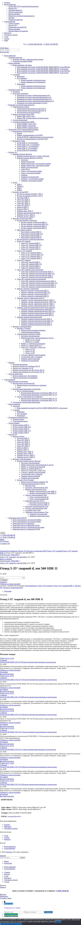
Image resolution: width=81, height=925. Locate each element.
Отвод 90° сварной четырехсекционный (31, 279)
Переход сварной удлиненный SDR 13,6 (35, 292)
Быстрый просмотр (7, 674)
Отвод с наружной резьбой (30, 173)
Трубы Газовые (13, 23)
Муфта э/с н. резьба (32, 342)
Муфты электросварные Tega (35, 489)
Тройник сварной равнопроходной (29, 317)
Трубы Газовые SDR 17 (21, 429)
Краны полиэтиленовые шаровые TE (34, 482)
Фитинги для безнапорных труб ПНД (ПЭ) (32, 139)
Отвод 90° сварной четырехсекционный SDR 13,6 (39, 283)
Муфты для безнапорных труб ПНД (30, 135)
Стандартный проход (20, 421)
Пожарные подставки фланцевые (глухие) (32, 103)
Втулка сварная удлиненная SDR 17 (34, 226)
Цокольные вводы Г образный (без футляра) (28, 527)
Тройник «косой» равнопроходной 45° (31, 298)
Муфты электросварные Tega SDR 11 (43, 491)
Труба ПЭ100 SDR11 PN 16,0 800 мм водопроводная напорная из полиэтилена (28, 697)
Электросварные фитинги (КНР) (28, 334)
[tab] (42, 591)
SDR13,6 (20, 186)
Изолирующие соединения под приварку (32, 385)
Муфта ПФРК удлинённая (26, 126)
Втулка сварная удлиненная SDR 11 (34, 222)
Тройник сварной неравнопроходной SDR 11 (37, 309)
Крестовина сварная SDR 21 (31, 237)
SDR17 (19, 188)
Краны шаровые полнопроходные (33, 80)
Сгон (19, 387)
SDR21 (19, 190)
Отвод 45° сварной (23, 241)
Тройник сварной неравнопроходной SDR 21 (37, 315)
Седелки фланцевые (20, 120)
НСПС (15, 182)
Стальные (16, 74)
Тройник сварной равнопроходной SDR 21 (36, 325)
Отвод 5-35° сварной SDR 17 (31, 256)
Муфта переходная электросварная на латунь (37, 338)
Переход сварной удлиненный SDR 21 (35, 296)
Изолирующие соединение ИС (24, 383)
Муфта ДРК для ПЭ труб (26, 116)
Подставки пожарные (20, 93)
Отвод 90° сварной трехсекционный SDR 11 (37, 271)
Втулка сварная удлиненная (27, 220)
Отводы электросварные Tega (36, 495)
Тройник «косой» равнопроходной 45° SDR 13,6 (38, 302)
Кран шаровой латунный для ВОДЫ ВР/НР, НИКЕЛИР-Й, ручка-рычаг (43, 73)
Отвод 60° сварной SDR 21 (31, 268)
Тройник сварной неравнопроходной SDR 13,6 (38, 311)
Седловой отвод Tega (33, 510)
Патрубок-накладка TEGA (34, 501)
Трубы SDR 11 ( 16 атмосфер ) (27, 143)
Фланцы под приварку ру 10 (23, 368)
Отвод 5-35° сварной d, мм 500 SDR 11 (14, 557)
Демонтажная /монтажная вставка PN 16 (31, 110)
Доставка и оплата (11, 828)
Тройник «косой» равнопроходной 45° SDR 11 (38, 300)
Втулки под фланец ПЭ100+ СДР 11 (30, 194)
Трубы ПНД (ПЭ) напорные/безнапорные (23, 6)
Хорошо (57, 921)
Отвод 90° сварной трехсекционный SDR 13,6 (38, 273)
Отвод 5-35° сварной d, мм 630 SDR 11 (14, 563)
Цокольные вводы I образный (23, 523)
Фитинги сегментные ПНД (22, 218)
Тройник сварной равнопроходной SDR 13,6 (37, 321)
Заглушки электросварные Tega (36, 487)
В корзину (4, 580)
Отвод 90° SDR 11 (23, 203)
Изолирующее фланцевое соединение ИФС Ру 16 (39, 395)
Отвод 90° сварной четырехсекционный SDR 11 (38, 281)
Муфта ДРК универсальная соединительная (32, 118)
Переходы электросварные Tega (36, 506)
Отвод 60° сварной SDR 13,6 (31, 264)
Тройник (24, 175)
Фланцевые (21, 84)
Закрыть (3, 855)
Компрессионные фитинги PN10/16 (30, 158)
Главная (3, 551)
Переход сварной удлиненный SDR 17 (35, 294)
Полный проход (18, 419)
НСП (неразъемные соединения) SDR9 (27, 522)
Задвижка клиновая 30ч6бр (22, 61)
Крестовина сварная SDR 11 (31, 232)
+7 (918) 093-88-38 (7, 535)
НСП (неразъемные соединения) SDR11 (27, 520)
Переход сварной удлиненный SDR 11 (35, 290)
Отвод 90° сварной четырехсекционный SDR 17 (38, 285)
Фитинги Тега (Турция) (25, 480)
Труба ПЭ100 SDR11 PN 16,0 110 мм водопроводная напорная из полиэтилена (28, 732)
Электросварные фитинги (30, 332)
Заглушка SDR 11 (23, 198)
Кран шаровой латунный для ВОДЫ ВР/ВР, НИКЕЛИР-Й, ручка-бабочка (43, 67)
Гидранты (16, 92)
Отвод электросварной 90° (39, 499)
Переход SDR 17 (23, 209)
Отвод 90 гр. (25, 169)
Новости (7, 839)
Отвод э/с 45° (30, 351)
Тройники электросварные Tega (36, 512)
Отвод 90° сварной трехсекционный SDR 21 (37, 277)
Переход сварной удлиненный (28, 289)
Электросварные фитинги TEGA (33, 484)
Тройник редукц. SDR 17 (26, 217)
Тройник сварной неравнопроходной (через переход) (36, 307)
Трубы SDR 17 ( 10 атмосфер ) (28, 146)
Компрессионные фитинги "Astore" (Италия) (33, 156)
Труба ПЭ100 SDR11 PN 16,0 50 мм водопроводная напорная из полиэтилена (28, 662)
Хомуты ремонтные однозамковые (25, 378)
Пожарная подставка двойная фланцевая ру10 (33, 95)
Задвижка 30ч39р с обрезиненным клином (28, 59)
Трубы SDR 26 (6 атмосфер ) (27, 150)
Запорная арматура (15, 10)
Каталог (7, 825)
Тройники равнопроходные (39, 516)
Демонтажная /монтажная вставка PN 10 (31, 109)
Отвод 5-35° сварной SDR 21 (31, 258)
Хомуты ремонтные (15, 12)
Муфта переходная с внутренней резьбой (36, 163)
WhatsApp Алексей (11, 916)
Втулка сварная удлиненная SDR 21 (34, 228)
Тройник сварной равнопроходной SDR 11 (36, 319)
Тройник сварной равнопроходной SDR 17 (36, 323)
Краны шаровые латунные (22, 65)
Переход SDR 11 (23, 207)
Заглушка (24, 160)
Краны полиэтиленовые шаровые (33, 330)
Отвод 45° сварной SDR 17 (31, 247)
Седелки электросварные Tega (36, 508)
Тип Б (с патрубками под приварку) (30, 397)
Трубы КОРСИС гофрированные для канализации (35, 137)
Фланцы (11, 18)
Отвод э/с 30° (30, 349)
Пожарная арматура (15, 20)
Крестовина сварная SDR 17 (31, 235)
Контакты (7, 826)
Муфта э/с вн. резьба (32, 340)
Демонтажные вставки (21, 107)
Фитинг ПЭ (12, 8)
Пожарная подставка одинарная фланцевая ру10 (34, 99)
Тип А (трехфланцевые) (25, 391)
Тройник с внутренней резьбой (32, 179)
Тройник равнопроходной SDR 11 (29, 213)
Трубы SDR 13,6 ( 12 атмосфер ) (28, 145)
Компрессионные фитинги (22, 154)
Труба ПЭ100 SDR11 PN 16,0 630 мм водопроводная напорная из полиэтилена (28, 767)
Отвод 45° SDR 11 (23, 199)
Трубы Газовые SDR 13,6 (22, 427)
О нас (6, 835)
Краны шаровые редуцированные (33, 82)
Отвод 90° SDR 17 (23, 205)
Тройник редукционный (30, 177)
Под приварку (22, 78)
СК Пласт (8, 852)
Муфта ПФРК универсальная (27, 128)
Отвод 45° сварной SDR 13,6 (31, 245)
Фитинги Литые (18, 436)
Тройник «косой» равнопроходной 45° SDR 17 (38, 304)
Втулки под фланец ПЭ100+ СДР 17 (30, 196)
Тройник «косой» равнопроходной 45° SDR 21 (38, 306)
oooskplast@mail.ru (14, 816)
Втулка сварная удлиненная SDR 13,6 (34, 224)
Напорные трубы (19, 141)
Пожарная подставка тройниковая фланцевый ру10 (35, 101)
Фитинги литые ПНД (20, 192)
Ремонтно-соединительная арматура (21, 16)
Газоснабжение (9, 379)
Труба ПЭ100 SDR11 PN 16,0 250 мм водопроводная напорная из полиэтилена (28, 714)
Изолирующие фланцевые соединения (26, 389)
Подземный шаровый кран (18, 417)
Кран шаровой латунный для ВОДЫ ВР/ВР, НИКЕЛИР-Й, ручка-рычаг (43, 69)
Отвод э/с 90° (30, 353)
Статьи (6, 837)
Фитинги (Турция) (23, 328)
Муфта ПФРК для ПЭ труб (26, 124)
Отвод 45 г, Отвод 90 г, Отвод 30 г (33, 347)
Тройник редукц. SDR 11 (26, 215)
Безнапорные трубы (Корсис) (23, 131)
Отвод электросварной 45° (39, 497)
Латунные (16, 406)
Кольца (19, 133)
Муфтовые (21, 76)
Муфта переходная (27, 162)
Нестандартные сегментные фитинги (30, 239)
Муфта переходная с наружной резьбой (35, 165)
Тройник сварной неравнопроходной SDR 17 (37, 313)
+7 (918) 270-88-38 (50, 44)
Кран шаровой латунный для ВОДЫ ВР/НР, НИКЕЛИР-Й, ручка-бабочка (43, 71)
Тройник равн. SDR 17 (25, 211)
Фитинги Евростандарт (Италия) (29, 461)
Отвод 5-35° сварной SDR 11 (31, 253)
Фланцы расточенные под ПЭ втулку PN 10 (28, 370)
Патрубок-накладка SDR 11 (39, 503)
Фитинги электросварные (22, 326)
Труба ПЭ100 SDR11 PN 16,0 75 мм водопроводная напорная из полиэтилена (28, 749)
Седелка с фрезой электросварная (33, 355)
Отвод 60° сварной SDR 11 (30, 262)
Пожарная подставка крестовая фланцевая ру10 (34, 97)
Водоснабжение (10, 56)
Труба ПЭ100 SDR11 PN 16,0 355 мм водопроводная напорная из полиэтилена (28, 680)
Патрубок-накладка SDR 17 (39, 504)
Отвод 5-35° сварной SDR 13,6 (32, 254)
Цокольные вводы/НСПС (17, 27)
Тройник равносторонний (30, 359)
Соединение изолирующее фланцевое (26, 402)
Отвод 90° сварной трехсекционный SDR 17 (37, 275)
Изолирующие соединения (18, 31)
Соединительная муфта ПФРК (24, 122)
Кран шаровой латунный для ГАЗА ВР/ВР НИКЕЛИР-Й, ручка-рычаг (42, 408)
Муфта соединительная (29, 167)
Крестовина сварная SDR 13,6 (32, 234)
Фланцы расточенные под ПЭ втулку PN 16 (28, 372)
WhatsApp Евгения (11, 914)
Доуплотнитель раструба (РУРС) (28, 112)
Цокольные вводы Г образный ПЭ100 (26, 529)
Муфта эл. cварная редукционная (33, 343)
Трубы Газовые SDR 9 (21, 433)
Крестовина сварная (24, 230)
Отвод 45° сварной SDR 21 (31, 249)
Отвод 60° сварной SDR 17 (31, 266)
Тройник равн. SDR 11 (25, 451)
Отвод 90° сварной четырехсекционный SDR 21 (38, 287)
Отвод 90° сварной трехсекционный (30, 270)
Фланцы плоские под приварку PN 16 (26, 366)
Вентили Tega (30, 486)
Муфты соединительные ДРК (23, 114)
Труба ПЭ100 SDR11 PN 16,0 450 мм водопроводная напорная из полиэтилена (28, 784)
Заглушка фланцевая (20, 364)
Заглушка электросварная (30, 336)
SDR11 (19, 184)
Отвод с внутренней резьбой (31, 171)
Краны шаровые (14, 14)
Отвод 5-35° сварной (24, 251)
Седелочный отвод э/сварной (31, 357)
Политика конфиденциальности (11, 924)
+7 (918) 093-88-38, (34, 44)
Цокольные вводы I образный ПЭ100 (26, 525)
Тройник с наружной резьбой (31, 181)
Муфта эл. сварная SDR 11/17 (31, 345)
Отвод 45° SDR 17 (23, 201)
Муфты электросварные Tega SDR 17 (43, 493)
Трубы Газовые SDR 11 (21, 425)
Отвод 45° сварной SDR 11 (30, 243)
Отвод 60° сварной (23, 260)
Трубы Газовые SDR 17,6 (22, 431)
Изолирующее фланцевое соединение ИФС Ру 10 (39, 393)
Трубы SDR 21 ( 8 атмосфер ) (27, 148)
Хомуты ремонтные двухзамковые (25, 376)
